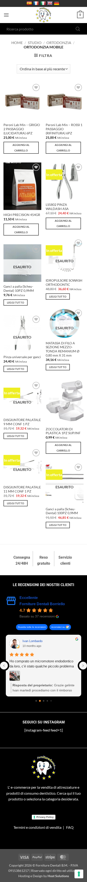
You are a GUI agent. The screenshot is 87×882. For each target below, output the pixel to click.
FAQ (70, 827)
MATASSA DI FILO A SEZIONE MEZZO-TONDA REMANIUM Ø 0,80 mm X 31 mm (62, 349)
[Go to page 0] (36, 701)
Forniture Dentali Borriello (42, 604)
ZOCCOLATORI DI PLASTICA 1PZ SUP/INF (63, 431)
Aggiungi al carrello (21, 147)
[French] (36, 3)
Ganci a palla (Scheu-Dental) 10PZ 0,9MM (18, 288)
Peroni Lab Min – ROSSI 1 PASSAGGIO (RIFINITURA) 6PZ (64, 129)
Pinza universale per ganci (22, 357)
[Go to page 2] (43, 701)
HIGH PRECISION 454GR (21, 215)
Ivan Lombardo (32, 641)
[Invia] (78, 28)
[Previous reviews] (4, 666)
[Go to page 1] (40, 701)
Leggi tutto (58, 296)
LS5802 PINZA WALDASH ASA (57, 207)
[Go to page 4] (51, 701)
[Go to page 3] (47, 701)
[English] (50, 3)
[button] (6, 15)
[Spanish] (29, 3)
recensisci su (58, 627)
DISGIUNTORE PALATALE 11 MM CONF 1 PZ (22, 489)
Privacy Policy (45, 817)
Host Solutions (58, 876)
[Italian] (43, 3)
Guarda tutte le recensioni (32, 627)
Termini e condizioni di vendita (37, 827)
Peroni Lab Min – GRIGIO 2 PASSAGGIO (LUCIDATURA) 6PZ (21, 129)
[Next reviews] (83, 666)
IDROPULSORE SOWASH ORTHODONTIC (64, 282)
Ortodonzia (58, 42)
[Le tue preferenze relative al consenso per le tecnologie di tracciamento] (78, 874)
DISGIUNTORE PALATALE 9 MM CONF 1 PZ (22, 422)
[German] (57, 3)
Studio (35, 42)
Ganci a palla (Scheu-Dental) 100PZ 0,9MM (62, 511)
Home (17, 42)
